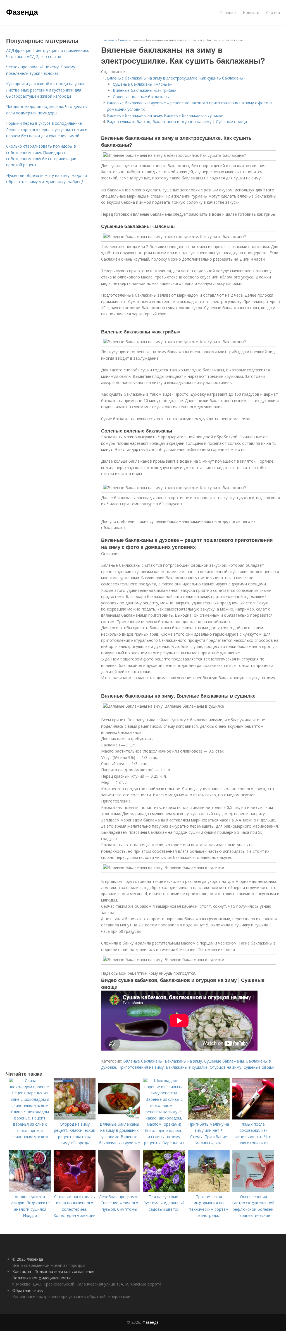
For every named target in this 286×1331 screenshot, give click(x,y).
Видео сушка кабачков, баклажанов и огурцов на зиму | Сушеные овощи (177, 121)
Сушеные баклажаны (224, 1061)
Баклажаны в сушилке (187, 1067)
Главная (228, 12)
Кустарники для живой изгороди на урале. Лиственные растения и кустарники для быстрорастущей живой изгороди (46, 90)
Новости (251, 12)
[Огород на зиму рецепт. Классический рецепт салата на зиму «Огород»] (75, 1118)
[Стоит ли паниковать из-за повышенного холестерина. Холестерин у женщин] (75, 1190)
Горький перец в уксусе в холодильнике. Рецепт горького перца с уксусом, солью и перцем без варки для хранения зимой (46, 129)
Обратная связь (27, 1290)
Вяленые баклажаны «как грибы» (144, 90)
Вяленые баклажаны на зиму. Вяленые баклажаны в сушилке (165, 115)
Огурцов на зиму (225, 1067)
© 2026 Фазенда (27, 1259)
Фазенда (22, 11)
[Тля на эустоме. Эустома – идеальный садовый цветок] (164, 1190)
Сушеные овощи (259, 1067)
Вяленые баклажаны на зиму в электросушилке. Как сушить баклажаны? (176, 78)
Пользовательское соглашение (64, 1271)
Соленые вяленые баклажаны (141, 96)
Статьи (273, 12)
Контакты (21, 1271)
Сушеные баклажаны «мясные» (142, 84)
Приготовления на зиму (141, 1067)
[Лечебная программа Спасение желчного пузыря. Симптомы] (119, 1190)
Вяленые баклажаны (143, 1061)
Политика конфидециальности (41, 1277)
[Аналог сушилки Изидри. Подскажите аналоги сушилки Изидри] (30, 1190)
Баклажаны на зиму (183, 1061)
